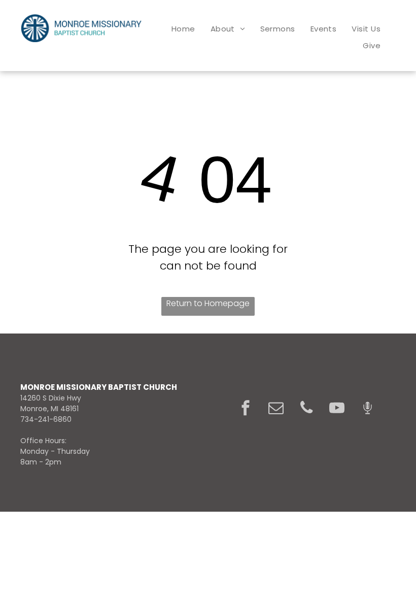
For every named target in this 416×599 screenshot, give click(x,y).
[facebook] (245, 408)
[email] (276, 408)
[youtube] (337, 408)
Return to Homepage (208, 303)
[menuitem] (183, 28)
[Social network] (367, 408)
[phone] (306, 408)
